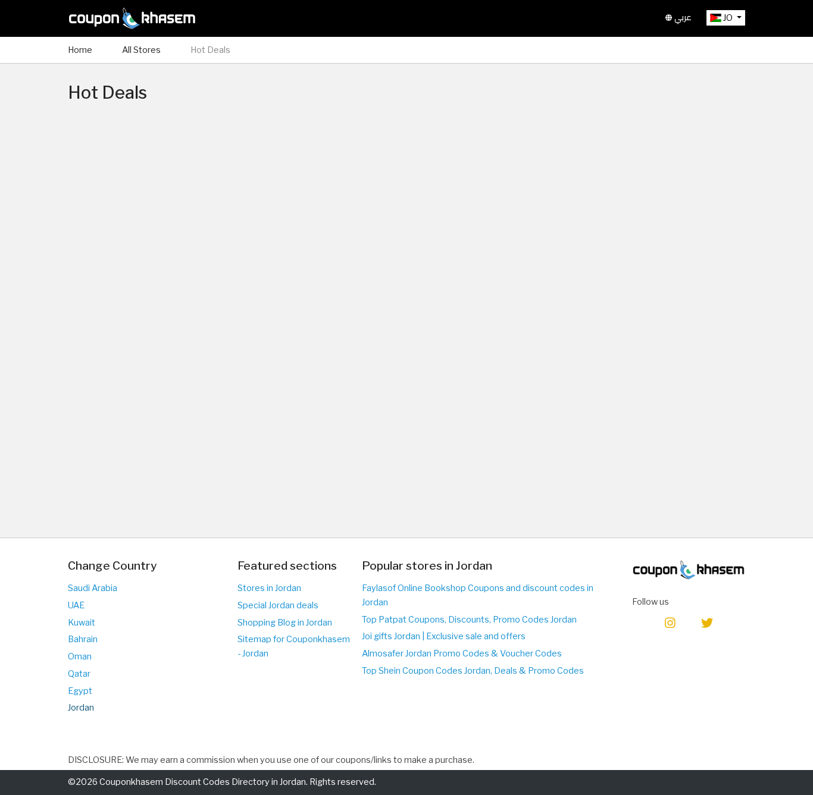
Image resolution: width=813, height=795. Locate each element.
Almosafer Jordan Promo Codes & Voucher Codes (462, 653)
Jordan (81, 707)
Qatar (79, 673)
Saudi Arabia (92, 588)
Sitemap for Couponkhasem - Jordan (293, 646)
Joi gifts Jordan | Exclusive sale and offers (444, 636)
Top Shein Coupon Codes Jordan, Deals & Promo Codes (473, 670)
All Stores (141, 50)
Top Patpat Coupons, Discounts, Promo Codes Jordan (469, 619)
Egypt (80, 691)
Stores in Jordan (269, 588)
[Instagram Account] (670, 622)
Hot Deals (210, 50)
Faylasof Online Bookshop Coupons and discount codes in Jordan (477, 595)
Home (80, 50)
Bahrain (83, 639)
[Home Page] (132, 17)
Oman (80, 656)
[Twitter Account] (707, 622)
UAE (76, 605)
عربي (682, 18)
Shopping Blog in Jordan (284, 622)
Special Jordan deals (277, 605)
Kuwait (81, 622)
